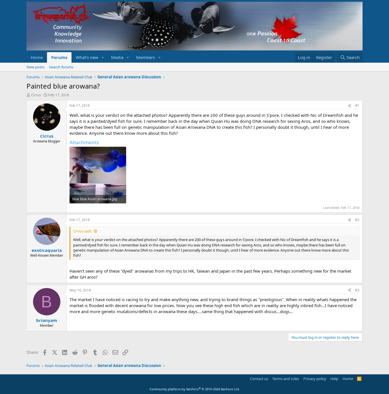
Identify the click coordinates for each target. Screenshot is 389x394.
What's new (87, 57)
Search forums (61, 67)
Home (37, 57)
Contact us (259, 378)
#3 (357, 290)
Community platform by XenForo (195, 389)
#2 (357, 219)
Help (334, 378)
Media (117, 57)
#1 (357, 105)
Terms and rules (285, 378)
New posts (35, 67)
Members (145, 57)
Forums (59, 57)
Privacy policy (314, 378)
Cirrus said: (82, 231)
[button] (103, 57)
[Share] (349, 106)
